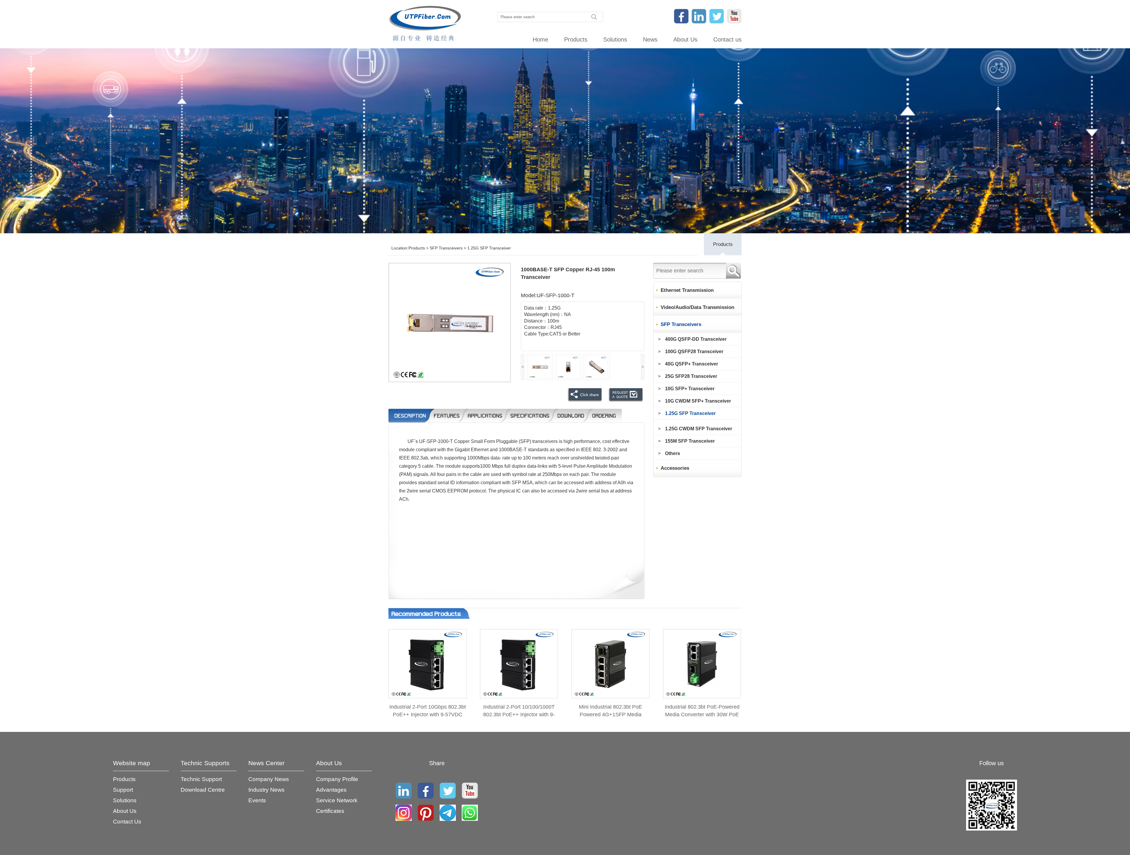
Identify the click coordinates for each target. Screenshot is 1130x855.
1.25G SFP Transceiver (489, 248)
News (650, 39)
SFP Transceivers (446, 248)
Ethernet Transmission (687, 290)
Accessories (675, 468)
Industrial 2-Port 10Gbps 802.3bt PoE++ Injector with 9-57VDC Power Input (427, 714)
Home (540, 39)
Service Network (337, 800)
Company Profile (337, 779)
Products (575, 39)
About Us (685, 39)
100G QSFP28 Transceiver (694, 351)
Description (410, 415)
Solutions (615, 39)
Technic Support (201, 779)
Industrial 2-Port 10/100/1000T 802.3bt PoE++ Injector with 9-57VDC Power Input (519, 714)
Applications (485, 415)
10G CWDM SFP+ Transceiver (698, 400)
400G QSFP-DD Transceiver (696, 339)
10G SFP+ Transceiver (689, 388)
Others (672, 453)
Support (123, 790)
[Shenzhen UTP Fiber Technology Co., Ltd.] (424, 24)
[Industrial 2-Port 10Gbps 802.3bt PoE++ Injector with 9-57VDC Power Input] (427, 696)
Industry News (266, 790)
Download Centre (203, 790)
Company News (268, 779)
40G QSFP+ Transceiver (691, 363)
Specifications (529, 415)
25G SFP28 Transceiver (691, 376)
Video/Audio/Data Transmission (697, 307)
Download (570, 415)
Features (447, 415)
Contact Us (127, 821)
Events (257, 800)
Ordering (604, 415)
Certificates (330, 811)
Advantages (331, 790)
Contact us (727, 39)
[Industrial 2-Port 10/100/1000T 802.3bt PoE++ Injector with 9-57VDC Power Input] (519, 696)
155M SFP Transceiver (690, 441)
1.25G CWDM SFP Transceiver (698, 428)
